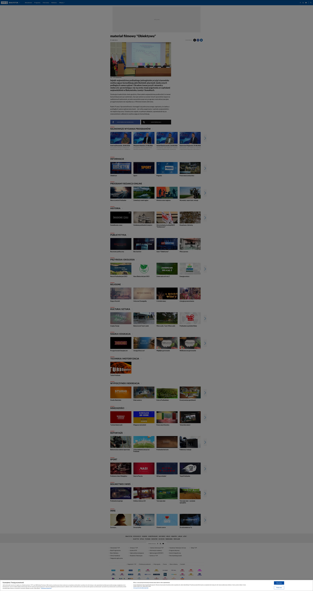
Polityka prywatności (46, 588)
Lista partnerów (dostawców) (140, 588)
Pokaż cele (279, 587)
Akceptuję (279, 583)
